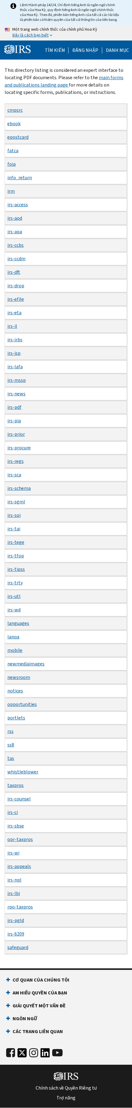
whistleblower (22, 772)
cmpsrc (15, 110)
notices (15, 691)
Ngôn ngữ (25, 1018)
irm (11, 191)
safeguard (17, 947)
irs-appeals (19, 866)
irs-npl (14, 880)
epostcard (18, 137)
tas (10, 758)
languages (18, 623)
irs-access (17, 204)
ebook (14, 123)
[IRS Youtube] (57, 1053)
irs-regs (15, 461)
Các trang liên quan (38, 1031)
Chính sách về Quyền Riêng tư (66, 1088)
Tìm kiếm (55, 50)
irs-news (16, 393)
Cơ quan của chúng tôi (41, 980)
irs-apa (14, 231)
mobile (14, 650)
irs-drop (15, 285)
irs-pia (14, 420)
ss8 (10, 745)
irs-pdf (14, 407)
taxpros (15, 785)
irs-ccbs (15, 245)
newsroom (18, 677)
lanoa (13, 636)
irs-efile (15, 299)
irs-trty (15, 582)
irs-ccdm (16, 258)
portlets (16, 718)
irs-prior (16, 434)
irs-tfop (15, 555)
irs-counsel (19, 799)
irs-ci (12, 812)
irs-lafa (15, 366)
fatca (12, 150)
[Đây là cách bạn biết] (66, 33)
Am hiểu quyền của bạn (40, 993)
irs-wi (13, 853)
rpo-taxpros (20, 907)
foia (11, 164)
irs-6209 (15, 934)
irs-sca (14, 474)
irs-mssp (16, 380)
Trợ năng (66, 1098)
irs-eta (14, 312)
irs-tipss (16, 569)
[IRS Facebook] (10, 1053)
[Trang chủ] (17, 49)
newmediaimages (26, 664)
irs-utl (14, 596)
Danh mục (117, 50)
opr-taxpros (20, 839)
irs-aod (14, 218)
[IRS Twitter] (22, 1054)
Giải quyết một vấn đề (39, 1005)
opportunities (22, 704)
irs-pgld (15, 920)
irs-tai (13, 528)
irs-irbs (14, 339)
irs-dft (13, 272)
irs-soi (14, 515)
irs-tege (15, 542)
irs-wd (14, 609)
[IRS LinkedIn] (45, 1054)
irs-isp (14, 353)
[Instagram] (33, 1053)
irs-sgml (16, 501)
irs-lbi (13, 893)
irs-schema (19, 488)
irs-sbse (15, 826)
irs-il (12, 326)
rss (10, 731)
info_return (19, 177)
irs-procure (19, 447)
